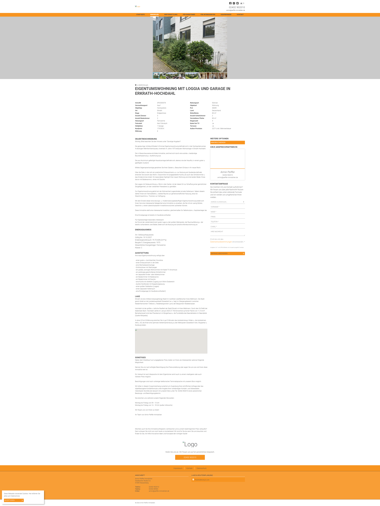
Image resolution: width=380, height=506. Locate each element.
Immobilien (154, 14)
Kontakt (240, 14)
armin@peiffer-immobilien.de (235, 10)
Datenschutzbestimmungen (221, 242)
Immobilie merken (218, 142)
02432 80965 (153, 489)
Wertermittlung (170, 14)
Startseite (140, 14)
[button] (225, 18)
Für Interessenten (208, 14)
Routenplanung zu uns (202, 480)
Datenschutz (202, 468)
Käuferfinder (226, 14)
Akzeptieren (9, 500)
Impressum (177, 468)
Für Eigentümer (189, 14)
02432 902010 (237, 7)
